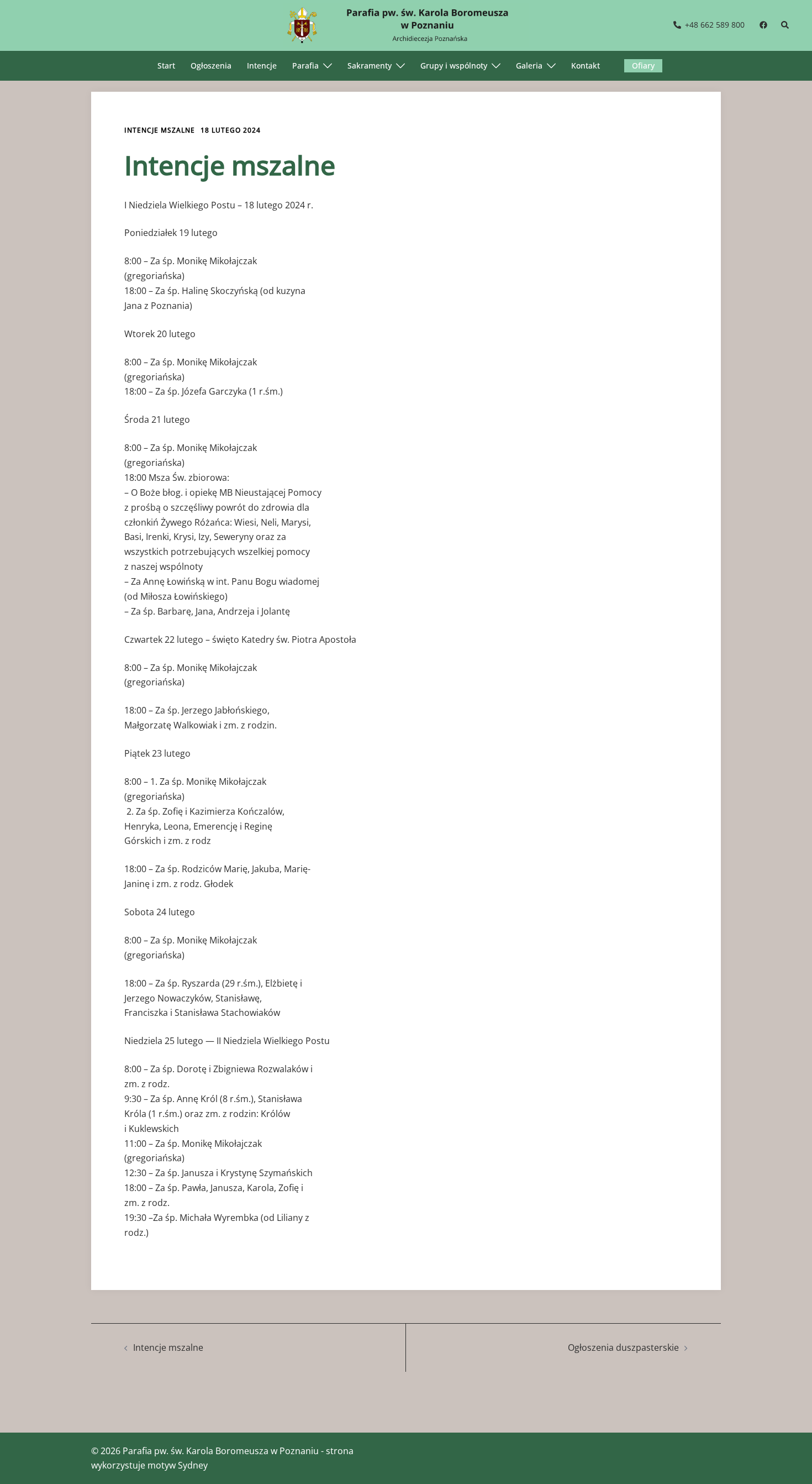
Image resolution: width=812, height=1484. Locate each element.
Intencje (262, 65)
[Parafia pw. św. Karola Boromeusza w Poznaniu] (405, 24)
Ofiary (643, 65)
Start (166, 65)
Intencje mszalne (159, 130)
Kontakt (585, 65)
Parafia (305, 65)
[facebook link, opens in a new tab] (762, 24)
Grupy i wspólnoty (453, 65)
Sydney (193, 1465)
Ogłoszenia (211, 65)
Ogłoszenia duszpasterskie (623, 1347)
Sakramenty (369, 65)
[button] (785, 25)
